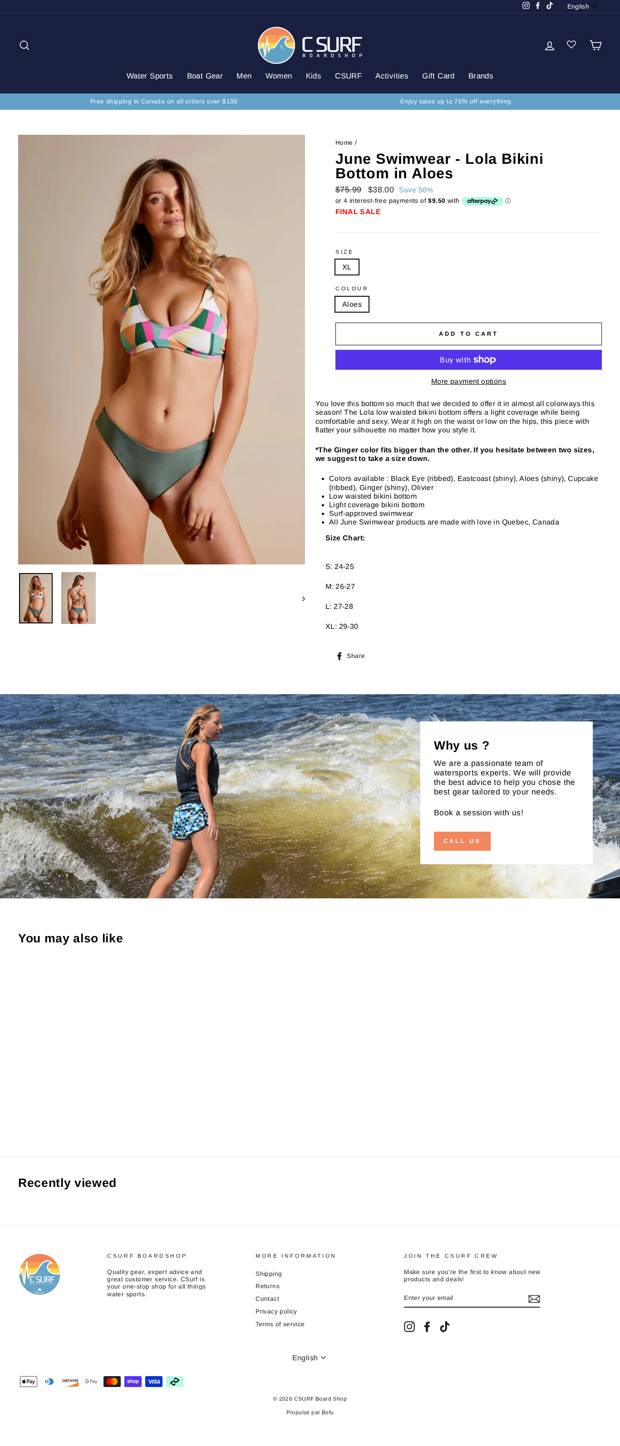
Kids (314, 76)
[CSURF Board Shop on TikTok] (444, 1326)
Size (344, 252)
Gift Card (438, 76)
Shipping (269, 1273)
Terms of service (280, 1324)
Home (344, 142)
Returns (268, 1286)
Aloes (352, 304)
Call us (462, 841)
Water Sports (150, 76)
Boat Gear (205, 76)
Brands (480, 76)
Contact (267, 1298)
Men (243, 76)
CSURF (348, 76)
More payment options (468, 381)
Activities (391, 76)
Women (279, 76)
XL (347, 267)
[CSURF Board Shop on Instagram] (409, 1326)
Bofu (328, 1412)
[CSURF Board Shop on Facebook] (427, 1326)
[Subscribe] (534, 1299)
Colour (352, 288)
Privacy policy (276, 1311)
